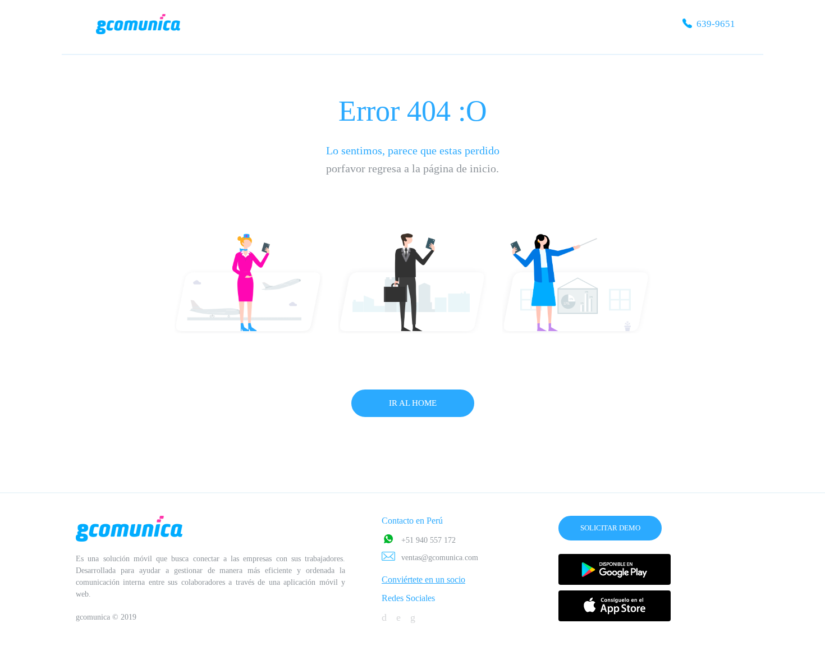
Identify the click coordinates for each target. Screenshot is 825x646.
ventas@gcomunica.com (439, 557)
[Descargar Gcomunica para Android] (614, 569)
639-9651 (714, 24)
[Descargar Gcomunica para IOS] (614, 605)
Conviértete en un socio (423, 579)
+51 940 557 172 (428, 540)
